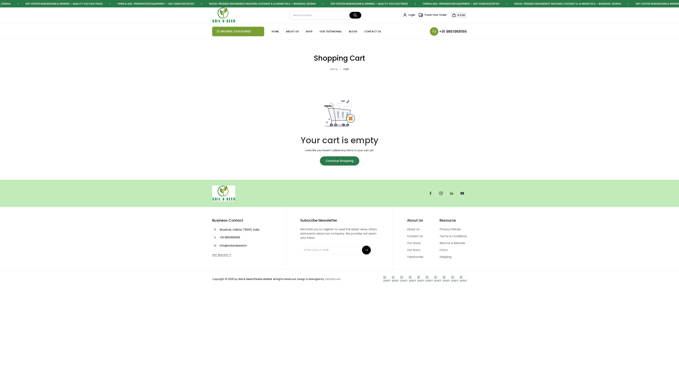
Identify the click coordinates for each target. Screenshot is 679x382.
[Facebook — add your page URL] (430, 193)
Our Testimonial (331, 31)
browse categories (236, 31)
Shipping (445, 257)
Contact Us (372, 31)
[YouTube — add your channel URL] (462, 193)
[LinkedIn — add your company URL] (451, 193)
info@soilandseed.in (233, 246)
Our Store (413, 243)
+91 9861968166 (453, 31)
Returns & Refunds (452, 243)
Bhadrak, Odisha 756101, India (239, 230)
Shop (309, 31)
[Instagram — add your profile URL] (441, 193)
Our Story (413, 250)
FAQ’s (444, 250)
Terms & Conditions (453, 236)
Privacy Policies (450, 229)
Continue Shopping (339, 161)
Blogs (353, 31)
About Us (292, 31)
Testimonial (415, 257)
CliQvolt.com (333, 279)
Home (275, 31)
